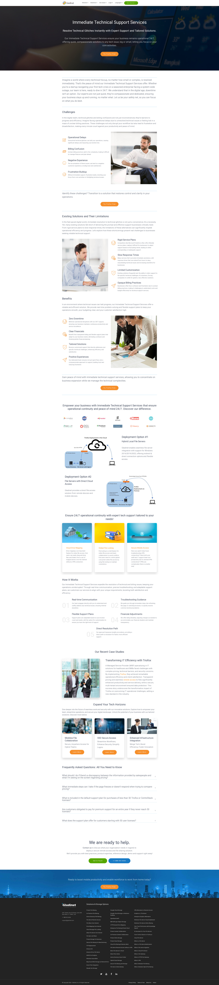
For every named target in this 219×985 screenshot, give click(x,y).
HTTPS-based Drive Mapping (118, 925)
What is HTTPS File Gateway (141, 957)
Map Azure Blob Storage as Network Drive (97, 961)
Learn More (77, 752)
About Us (148, 982)
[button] (109, 777)
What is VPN (137, 960)
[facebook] (111, 974)
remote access (130, 680)
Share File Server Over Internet (94, 932)
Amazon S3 (89, 949)
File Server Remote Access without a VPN (121, 947)
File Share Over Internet (92, 923)
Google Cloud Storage (116, 910)
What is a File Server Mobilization (143, 944)
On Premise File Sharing (92, 913)
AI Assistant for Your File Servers (143, 931)
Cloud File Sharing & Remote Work (119, 944)
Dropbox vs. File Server (140, 913)
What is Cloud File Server (140, 950)
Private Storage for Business (94, 939)
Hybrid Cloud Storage (116, 960)
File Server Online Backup (117, 966)
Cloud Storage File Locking (93, 929)
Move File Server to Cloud (117, 950)
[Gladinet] (68, 3)
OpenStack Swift (114, 918)
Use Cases (102, 2)
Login (110, 2)
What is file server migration (141, 947)
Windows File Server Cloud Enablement (144, 919)
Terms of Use (141, 982)
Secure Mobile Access (140, 548)
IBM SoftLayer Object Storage (118, 921)
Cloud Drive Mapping (74, 548)
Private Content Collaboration (118, 931)
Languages (118, 2)
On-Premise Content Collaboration (119, 934)
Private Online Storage (116, 937)
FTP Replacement (91, 945)
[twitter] (101, 974)
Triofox (123, 674)
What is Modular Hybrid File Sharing (143, 966)
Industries (93, 2)
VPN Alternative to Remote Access (143, 910)
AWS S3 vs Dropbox (91, 955)
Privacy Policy (132, 982)
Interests (84, 2)
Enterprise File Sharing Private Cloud (120, 928)
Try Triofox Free (109, 54)
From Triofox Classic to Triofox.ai (143, 934)
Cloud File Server (138, 937)
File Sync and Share (91, 936)
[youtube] (106, 974)
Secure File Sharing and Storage (118, 963)
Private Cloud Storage (116, 941)
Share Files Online (115, 954)
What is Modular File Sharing (141, 963)
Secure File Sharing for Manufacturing (96, 942)
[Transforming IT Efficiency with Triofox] (81, 678)
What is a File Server (139, 941)
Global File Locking (106, 548)
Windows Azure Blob (92, 958)
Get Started (130, 3)
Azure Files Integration (92, 965)
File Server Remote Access (93, 919)
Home (154, 982)
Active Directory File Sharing (93, 916)
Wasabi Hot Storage (91, 968)
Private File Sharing (91, 910)
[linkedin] (116, 974)
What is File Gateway (139, 954)
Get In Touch (98, 861)
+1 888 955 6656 (119, 861)
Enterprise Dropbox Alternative (142, 916)
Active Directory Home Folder (118, 957)
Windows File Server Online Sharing (143, 923)
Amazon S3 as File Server (93, 952)
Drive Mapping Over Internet (93, 926)
